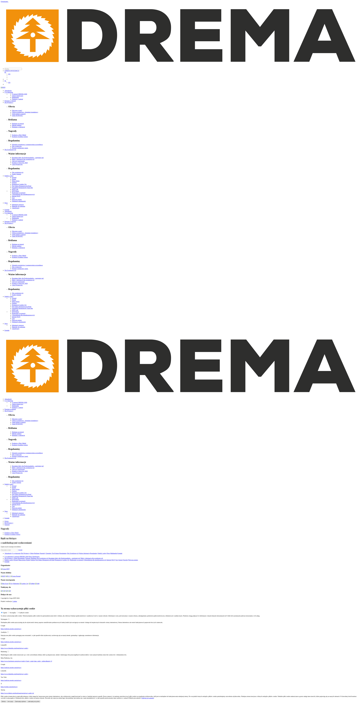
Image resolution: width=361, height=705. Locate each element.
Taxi (13, 198)
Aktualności (8, 90)
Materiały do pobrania (18, 206)
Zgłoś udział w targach (19, 114)
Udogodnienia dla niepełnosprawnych (23, 194)
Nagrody (42, 553)
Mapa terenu (15, 181)
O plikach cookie (24, 612)
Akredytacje (15, 208)
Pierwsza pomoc (17, 199)
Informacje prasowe (18, 204)
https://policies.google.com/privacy (11, 629)
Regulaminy (63, 553)
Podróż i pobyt (9, 176)
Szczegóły (13, 612)
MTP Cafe (15, 189)
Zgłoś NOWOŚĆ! (17, 115)
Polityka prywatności (147, 698)
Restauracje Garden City (19, 184)
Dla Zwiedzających (10, 149)
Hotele (14, 179)
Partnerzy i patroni (17, 99)
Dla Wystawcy (9, 102)
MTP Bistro (15, 191)
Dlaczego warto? (17, 110)
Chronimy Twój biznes (52, 553)
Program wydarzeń (10, 101)
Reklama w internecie (18, 127)
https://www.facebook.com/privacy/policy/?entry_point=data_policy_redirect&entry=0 (26, 661)
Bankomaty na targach (18, 193)
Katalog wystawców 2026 (20, 163)
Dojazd (14, 177)
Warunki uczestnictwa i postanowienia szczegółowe (27, 144)
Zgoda (5, 612)
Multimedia (15, 97)
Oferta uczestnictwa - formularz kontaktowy (25, 112)
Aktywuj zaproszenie (18, 161)
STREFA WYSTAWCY (12, 71)
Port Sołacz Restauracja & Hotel (21, 186)
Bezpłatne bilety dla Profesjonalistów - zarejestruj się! (28, 157)
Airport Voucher (123, 560)
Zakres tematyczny (17, 96)
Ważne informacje (84, 553)
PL (5, 72)
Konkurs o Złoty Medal (19, 135)
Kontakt (7, 209)
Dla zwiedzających (17, 172)
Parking (14, 182)
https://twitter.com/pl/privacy (9, 687)
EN (9, 74)
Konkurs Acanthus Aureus (20, 136)
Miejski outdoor (16, 125)
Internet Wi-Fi (16, 196)
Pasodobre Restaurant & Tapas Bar (22, 187)
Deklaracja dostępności (19, 201)
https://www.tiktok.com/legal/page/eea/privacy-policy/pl (17, 693)
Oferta (32, 553)
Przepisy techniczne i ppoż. (20, 148)
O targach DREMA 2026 (19, 94)
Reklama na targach (18, 123)
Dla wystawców (17, 146)
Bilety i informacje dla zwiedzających (23, 159)
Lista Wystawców (17, 164)
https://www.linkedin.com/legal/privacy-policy (14, 648)
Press (6, 203)
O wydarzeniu (9, 92)
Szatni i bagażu (16, 174)
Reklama (36, 553)
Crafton (14, 601)
